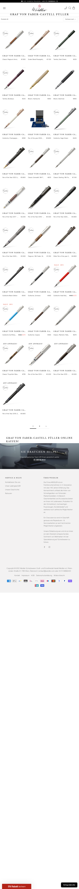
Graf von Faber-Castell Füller (14, 56)
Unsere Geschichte (12, 490)
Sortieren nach (69, 19)
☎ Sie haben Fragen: (39, 1)
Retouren (8, 493)
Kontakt (17, 575)
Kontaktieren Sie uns (12, 482)
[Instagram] (49, 547)
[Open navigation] (4, 8)
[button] (16, 886)
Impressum (25, 575)
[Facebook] (44, 547)
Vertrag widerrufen (69, 885)
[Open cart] (74, 8)
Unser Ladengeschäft (13, 486)
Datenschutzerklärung (44, 575)
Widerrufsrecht (59, 575)
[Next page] (46, 426)
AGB (32, 575)
